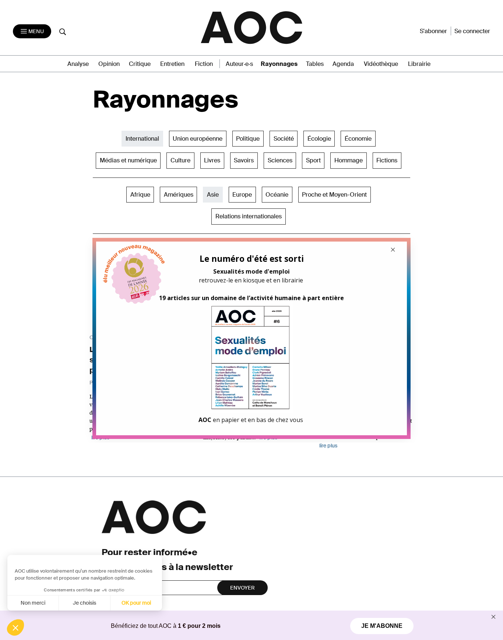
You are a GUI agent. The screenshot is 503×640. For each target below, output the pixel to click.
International (142, 139)
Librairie (419, 64)
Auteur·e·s (239, 64)
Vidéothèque (381, 64)
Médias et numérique (128, 160)
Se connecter (472, 31)
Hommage (348, 160)
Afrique (140, 194)
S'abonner (433, 31)
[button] (15, 627)
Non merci (33, 602)
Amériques (178, 194)
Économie (358, 139)
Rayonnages (279, 64)
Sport (313, 160)
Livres (212, 160)
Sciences (280, 160)
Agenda (343, 64)
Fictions (386, 160)
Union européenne (197, 139)
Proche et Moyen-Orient (334, 194)
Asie (213, 194)
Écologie (319, 139)
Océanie (276, 194)
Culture (180, 160)
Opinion (109, 64)
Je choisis (84, 602)
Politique (248, 139)
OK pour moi (136, 602)
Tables (315, 64)
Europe (242, 194)
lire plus (328, 445)
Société (284, 139)
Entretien (172, 64)
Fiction (204, 64)
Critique (140, 64)
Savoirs (244, 160)
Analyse (78, 64)
